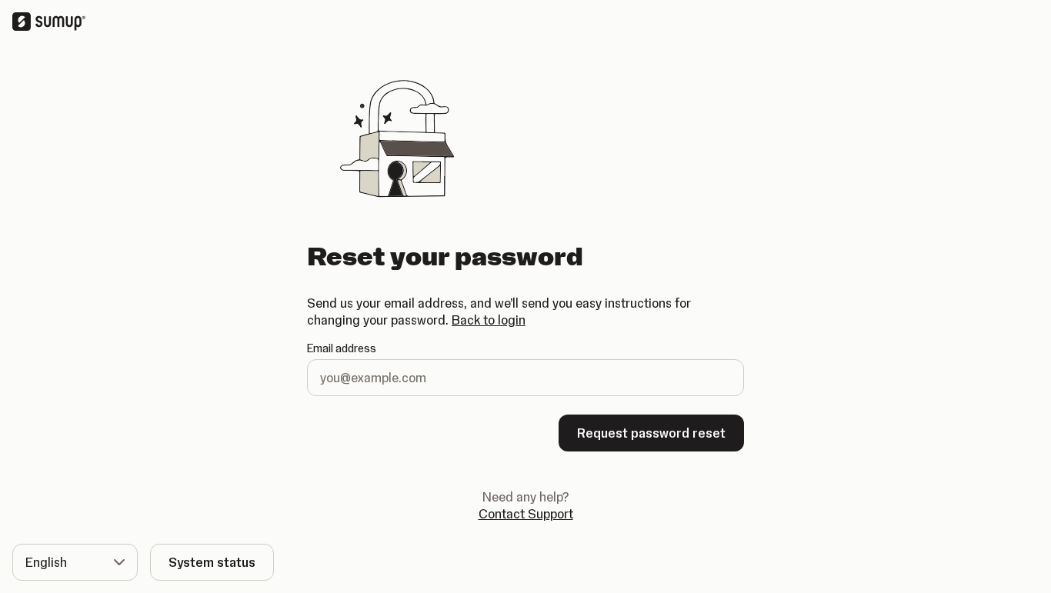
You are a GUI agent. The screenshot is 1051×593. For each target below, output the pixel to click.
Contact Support (526, 513)
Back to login (489, 320)
